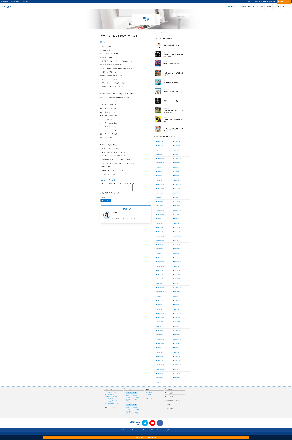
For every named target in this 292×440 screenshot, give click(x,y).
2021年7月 (177, 270)
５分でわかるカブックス (111, 407)
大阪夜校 (137, 413)
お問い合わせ (257, 1)
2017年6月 (160, 378)
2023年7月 (177, 218)
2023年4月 (160, 227)
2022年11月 (177, 236)
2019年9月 (177, 317)
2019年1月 (177, 335)
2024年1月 (177, 206)
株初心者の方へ (233, 6)
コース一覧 (128, 389)
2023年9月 (177, 214)
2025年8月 (160, 167)
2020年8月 (160, 296)
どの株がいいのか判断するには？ (113, 396)
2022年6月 (160, 249)
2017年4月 (160, 382)
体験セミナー (170, 389)
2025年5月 (177, 171)
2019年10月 (160, 317)
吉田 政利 (148, 394)
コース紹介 (260, 6)
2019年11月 (177, 313)
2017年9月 (177, 369)
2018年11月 (177, 339)
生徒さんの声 (285, 6)
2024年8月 (160, 193)
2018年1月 (177, 360)
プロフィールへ (144, 212)
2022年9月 (177, 240)
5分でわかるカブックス (247, 6)
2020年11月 (177, 287)
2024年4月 (160, 201)
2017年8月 (160, 373)
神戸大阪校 (134, 399)
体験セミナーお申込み (141, 430)
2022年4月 (160, 253)
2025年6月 (160, 171)
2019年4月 (160, 330)
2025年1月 (177, 180)
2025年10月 (160, 163)
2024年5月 (177, 197)
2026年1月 (177, 154)
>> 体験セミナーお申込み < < (146, 437)
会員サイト (272, 1)
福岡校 (127, 401)
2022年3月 (177, 253)
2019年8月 (160, 322)
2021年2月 (160, 283)
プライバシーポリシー (161, 430)
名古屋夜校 (137, 397)
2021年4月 (160, 279)
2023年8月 (160, 218)
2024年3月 (177, 201)
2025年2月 (160, 180)
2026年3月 (177, 150)
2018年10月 (160, 343)
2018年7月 (177, 347)
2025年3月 (177, 175)
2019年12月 (160, 313)
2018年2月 (160, 360)
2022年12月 (160, 236)
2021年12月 (160, 261)
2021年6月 (160, 274)
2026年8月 (160, 141)
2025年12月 (160, 158)
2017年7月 (177, 373)
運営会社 (169, 404)
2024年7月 (177, 193)
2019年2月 (160, 335)
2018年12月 (160, 339)
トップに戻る (159, 32)
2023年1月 (177, 231)
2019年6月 (160, 326)
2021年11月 (177, 261)
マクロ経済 (108, 401)
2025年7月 (177, 167)
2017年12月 (160, 365)
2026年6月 (160, 145)
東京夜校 (135, 395)
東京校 (127, 395)
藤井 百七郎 (149, 392)
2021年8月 (160, 270)
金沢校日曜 (129, 411)
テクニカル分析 (109, 398)
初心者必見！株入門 (110, 392)
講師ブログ (250, 1)
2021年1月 (177, 283)
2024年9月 (177, 188)
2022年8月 (160, 244)
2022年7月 (177, 244)
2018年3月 (177, 356)
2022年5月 (177, 249)
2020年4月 (160, 304)
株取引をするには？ (110, 394)
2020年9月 (177, 292)
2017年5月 (177, 378)
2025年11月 (177, 158)
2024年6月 (160, 197)
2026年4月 (160, 150)
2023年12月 (160, 210)
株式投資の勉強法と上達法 (112, 403)
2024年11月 (177, 184)
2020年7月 (177, 296)
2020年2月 (160, 309)
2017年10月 (160, 369)
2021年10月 (160, 266)
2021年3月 (177, 279)
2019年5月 (177, 326)
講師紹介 (268, 6)
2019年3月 (177, 330)
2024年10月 (160, 188)
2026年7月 (177, 141)
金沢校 (127, 399)
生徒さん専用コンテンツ (173, 400)
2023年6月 (160, 223)
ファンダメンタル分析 (111, 400)
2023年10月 (160, 214)
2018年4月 (160, 356)
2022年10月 (160, 240)
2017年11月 (177, 365)
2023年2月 (160, 231)
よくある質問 (265, 1)
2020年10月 (160, 292)
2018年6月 (160, 352)
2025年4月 (160, 175)
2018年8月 (160, 347)
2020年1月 (177, 309)
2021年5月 (177, 274)
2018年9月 (177, 343)
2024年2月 (160, 206)
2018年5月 (177, 352)
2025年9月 (177, 163)
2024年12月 (160, 184)
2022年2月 (160, 257)
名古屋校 (128, 397)
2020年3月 (177, 304)
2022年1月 (177, 257)
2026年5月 (177, 145)
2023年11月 (177, 210)
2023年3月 (177, 227)
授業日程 (276, 6)
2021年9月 (177, 266)
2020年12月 (160, 287)
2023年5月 (177, 223)
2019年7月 (177, 322)
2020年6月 (160, 300)
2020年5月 (177, 300)
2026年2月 (160, 154)
